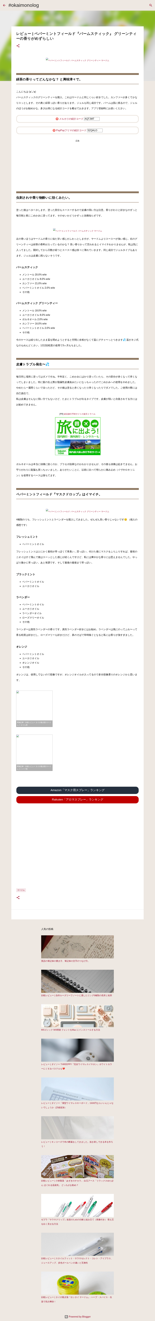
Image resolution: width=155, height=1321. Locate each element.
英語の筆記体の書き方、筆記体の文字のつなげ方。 (65, 961)
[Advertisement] (77, 163)
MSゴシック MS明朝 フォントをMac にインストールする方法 (70, 1030)
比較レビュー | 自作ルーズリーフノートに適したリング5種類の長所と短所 (76, 995)
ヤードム (21, 890)
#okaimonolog (23, 5)
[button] (18, 46)
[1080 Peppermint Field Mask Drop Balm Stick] (77, 511)
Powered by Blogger (79, 1316)
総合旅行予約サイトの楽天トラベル (80, 414)
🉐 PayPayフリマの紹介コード (69, 130)
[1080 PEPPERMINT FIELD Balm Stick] (77, 60)
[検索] (151, 5)
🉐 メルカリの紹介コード (69, 119)
